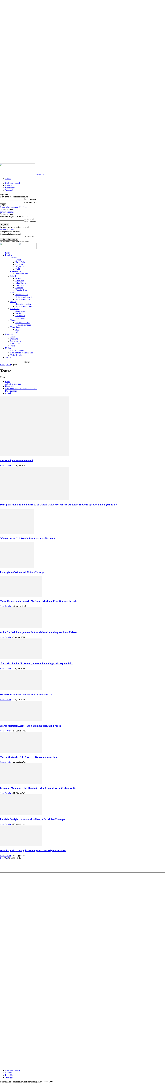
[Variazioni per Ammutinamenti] (34, 455)
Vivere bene (15, 327)
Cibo (17, 332)
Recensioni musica (23, 304)
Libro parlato (20, 285)
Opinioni (19, 264)
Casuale (8, 393)
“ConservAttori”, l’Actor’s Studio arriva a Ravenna (27, 538)
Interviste (14, 339)
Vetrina (8, 357)
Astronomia (20, 311)
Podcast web (15, 341)
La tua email (29, 219)
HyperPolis (20, 262)
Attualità (13, 257)
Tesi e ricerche (16, 355)
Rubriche (9, 255)
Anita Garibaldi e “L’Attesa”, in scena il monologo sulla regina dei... (36, 663)
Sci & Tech (14, 308)
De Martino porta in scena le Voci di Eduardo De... (26, 694)
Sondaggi (9, 190)
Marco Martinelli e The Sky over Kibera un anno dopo (29, 757)
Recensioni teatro (22, 322)
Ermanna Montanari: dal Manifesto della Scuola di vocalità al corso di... (38, 788)
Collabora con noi (12, 183)
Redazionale (15, 343)
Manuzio (19, 288)
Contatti (8, 185)
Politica (18, 269)
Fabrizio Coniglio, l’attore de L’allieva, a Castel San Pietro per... (33, 819)
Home (7, 253)
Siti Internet (20, 315)
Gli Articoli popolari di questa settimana (21, 388)
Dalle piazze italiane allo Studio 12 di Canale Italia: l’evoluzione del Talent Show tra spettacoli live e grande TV (58, 504)
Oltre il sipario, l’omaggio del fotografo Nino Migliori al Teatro (33, 850)
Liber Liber (9, 188)
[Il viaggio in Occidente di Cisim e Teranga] (17, 567)
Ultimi (7, 381)
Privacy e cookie (7, 212)
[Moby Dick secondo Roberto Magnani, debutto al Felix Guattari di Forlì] (21, 596)
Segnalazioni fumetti (23, 297)
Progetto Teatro (21, 290)
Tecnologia (19, 318)
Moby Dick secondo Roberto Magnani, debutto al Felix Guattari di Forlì (38, 601)
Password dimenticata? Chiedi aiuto (14, 207)
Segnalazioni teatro (23, 325)
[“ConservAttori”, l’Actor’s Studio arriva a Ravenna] (17, 533)
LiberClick (19, 281)
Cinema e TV (15, 271)
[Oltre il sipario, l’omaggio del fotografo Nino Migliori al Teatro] (21, 845)
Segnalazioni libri (22, 299)
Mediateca (9, 348)
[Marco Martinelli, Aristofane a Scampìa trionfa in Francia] (21, 721)
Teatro (12, 320)
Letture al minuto (17, 350)
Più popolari (10, 386)
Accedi (8, 179)
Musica (13, 302)
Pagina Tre (19, 267)
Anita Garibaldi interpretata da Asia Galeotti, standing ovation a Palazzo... (39, 632)
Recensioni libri (21, 295)
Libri (12, 292)
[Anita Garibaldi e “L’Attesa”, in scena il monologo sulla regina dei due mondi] (21, 658)
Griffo (17, 278)
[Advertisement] (47, 865)
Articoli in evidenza (13, 384)
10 (8, 858)
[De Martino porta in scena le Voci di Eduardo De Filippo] (21, 689)
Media (18, 313)
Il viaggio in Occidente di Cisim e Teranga (22, 572)
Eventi (18, 260)
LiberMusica (20, 283)
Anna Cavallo (5, 465)
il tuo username (30, 199)
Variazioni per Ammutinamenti (16, 460)
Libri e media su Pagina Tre (21, 353)
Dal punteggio (11, 391)
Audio (12, 336)
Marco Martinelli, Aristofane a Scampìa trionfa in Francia (30, 725)
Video (12, 346)
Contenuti (9, 334)
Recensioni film (21, 274)
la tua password (30, 202)
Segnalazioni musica (23, 306)
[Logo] (9, 248)
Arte (17, 329)
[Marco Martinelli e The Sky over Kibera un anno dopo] (21, 752)
